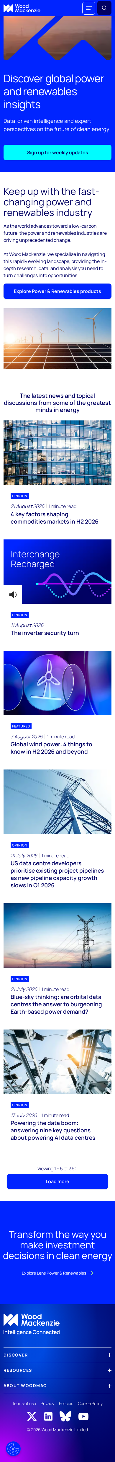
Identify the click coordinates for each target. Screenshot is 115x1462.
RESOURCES (18, 1370)
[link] (57, 1324)
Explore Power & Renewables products (57, 291)
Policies (66, 1403)
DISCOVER (16, 1355)
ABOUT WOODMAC (25, 1385)
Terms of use (24, 1403)
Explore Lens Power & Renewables (54, 1273)
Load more (57, 1181)
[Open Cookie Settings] (13, 1448)
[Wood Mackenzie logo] (22, 8)
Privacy (47, 1403)
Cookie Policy (90, 1403)
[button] (88, 8)
